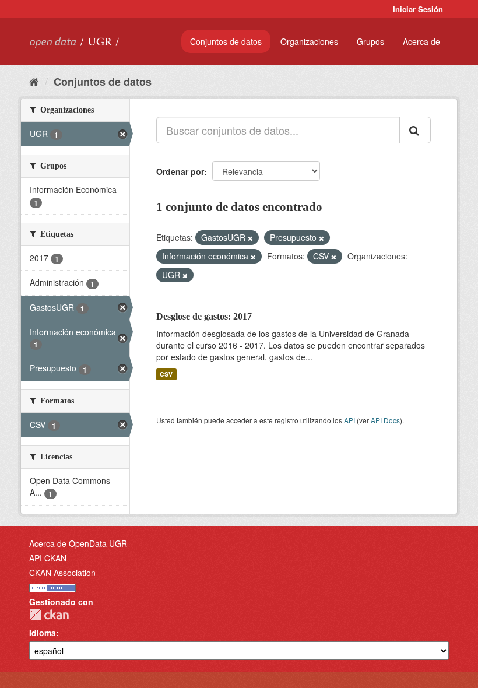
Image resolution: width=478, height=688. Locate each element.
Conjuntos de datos (226, 41)
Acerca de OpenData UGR (78, 543)
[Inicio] (34, 81)
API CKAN (47, 558)
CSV (166, 374)
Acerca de (421, 41)
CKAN (49, 615)
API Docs (385, 420)
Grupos (370, 41)
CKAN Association (62, 572)
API (349, 420)
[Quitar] (250, 238)
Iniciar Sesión (418, 9)
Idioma (42, 632)
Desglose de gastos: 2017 (204, 316)
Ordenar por (180, 171)
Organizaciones (309, 41)
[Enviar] (415, 130)
